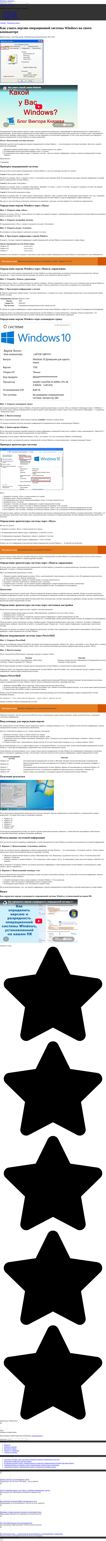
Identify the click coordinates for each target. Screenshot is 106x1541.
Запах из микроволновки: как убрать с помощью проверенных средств (25, 1490)
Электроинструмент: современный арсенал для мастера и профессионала (30, 1467)
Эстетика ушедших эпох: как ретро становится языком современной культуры (31, 1459)
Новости (7, 19)
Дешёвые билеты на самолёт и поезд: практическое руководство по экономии (31, 1465)
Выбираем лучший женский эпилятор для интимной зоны (20, 1512)
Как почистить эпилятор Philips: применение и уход (18, 1501)
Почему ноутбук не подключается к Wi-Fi (14, 1479)
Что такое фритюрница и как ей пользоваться (16, 1523)
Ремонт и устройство (11, 17)
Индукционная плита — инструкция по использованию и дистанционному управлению (31, 1534)
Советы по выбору (10, 14)
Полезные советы (10, 12)
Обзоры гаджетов (10, 16)
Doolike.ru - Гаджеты (7, 5)
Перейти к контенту (7, 1)
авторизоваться (37, 1436)
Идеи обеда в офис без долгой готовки (17, 1461)
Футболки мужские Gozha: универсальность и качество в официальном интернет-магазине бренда (39, 1463)
